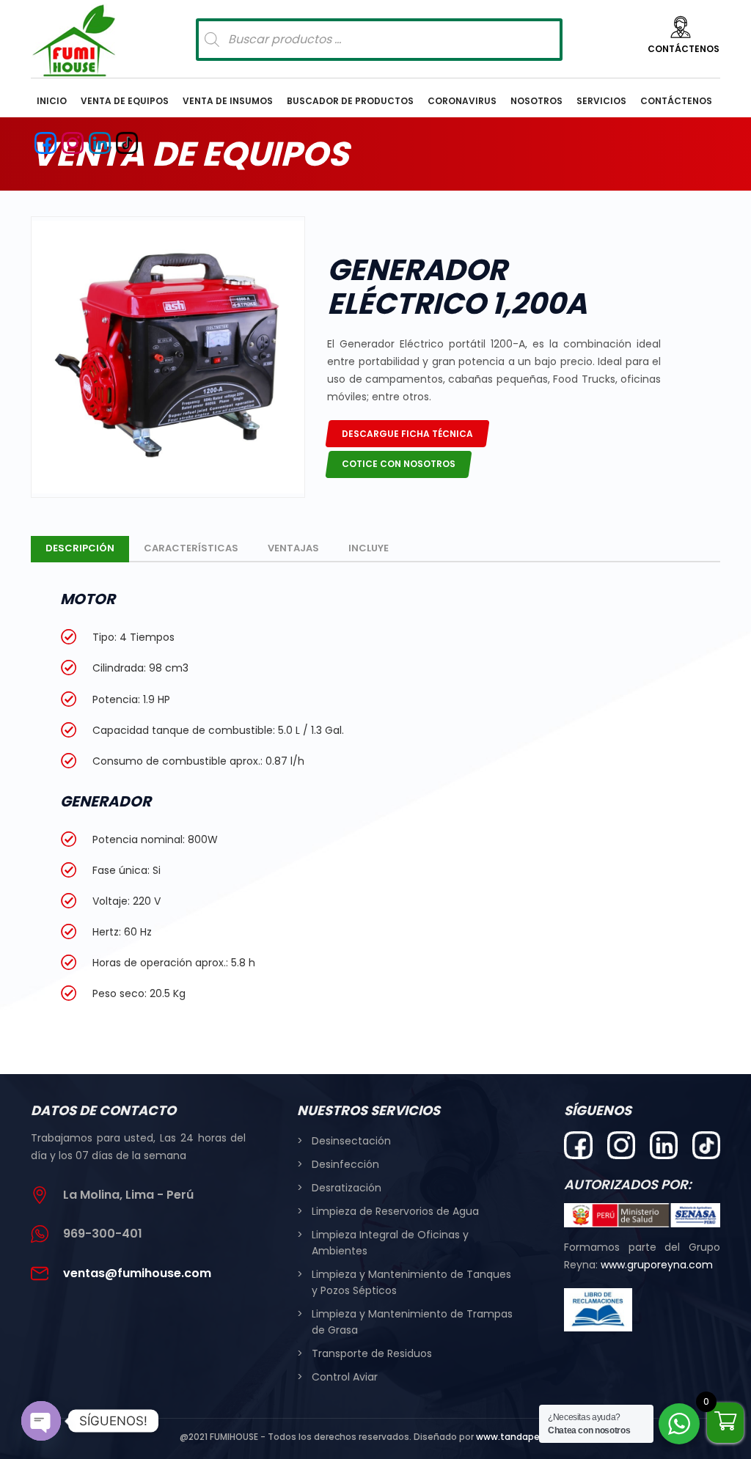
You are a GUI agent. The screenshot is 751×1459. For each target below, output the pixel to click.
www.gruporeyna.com (657, 1264)
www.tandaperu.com (523, 1436)
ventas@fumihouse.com (137, 1273)
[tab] (80, 549)
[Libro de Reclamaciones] (598, 1309)
